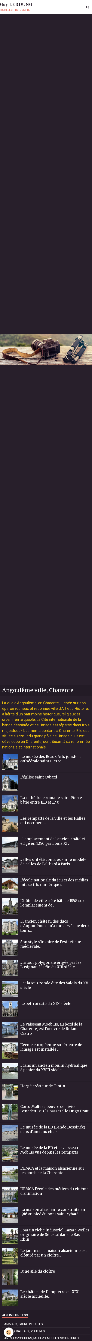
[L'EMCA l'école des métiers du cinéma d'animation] (10, 1195)
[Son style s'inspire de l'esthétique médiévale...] (10, 948)
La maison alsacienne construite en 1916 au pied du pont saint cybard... (52, 1211)
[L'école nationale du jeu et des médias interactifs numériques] (10, 886)
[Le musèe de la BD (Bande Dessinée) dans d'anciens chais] (10, 1133)
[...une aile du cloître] (10, 1277)
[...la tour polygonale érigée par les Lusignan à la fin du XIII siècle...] (10, 968)
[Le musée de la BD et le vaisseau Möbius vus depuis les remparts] (10, 1153)
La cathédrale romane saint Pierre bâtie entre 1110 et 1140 (51, 800)
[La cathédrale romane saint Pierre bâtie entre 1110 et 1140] (10, 803)
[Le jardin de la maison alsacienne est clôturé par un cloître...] (10, 1256)
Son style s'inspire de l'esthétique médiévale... (50, 944)
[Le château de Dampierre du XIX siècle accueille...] (10, 1298)
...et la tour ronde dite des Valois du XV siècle (54, 985)
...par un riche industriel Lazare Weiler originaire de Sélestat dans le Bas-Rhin (54, 1235)
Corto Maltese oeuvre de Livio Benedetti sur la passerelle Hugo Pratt (54, 1108)
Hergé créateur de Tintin (42, 1085)
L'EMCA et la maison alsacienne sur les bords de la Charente (52, 1170)
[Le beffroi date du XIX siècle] (10, 1009)
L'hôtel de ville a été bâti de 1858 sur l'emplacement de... (52, 903)
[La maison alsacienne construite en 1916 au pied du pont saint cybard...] (10, 1215)
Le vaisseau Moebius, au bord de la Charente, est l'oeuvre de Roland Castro (51, 1029)
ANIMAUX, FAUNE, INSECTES (23, 1324)
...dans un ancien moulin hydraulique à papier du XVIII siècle (53, 1067)
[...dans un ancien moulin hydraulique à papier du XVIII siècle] (10, 1071)
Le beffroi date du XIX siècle (45, 1003)
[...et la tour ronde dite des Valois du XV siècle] (10, 989)
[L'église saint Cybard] (10, 783)
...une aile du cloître (37, 1271)
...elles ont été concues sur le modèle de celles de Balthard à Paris (53, 861)
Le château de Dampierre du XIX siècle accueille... (49, 1294)
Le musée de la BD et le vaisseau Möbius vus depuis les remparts (49, 1150)
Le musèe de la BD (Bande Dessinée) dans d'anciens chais (52, 1129)
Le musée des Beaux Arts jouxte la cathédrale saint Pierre (51, 758)
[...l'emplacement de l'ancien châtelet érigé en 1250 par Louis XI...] (10, 845)
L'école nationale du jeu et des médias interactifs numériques (54, 882)
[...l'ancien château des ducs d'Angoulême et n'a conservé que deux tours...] (10, 927)
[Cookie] (8, 1332)
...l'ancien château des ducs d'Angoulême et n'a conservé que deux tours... (55, 926)
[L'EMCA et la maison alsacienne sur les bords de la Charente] (10, 1174)
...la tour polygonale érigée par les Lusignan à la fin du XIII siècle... (51, 964)
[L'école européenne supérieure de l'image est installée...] (10, 1050)
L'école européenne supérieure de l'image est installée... (51, 1047)
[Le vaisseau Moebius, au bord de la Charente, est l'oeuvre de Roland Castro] (10, 1030)
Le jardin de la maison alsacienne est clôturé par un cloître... (53, 1253)
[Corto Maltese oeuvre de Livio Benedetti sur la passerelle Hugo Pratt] (10, 1112)
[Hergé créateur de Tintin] (10, 1092)
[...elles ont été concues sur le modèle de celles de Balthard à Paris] (10, 865)
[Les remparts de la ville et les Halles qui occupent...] (10, 824)
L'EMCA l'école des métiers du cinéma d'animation (54, 1191)
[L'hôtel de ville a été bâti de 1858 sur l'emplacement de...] (10, 906)
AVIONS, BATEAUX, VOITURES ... (25, 1331)
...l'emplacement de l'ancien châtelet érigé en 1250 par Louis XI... (52, 841)
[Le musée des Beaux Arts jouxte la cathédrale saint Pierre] (10, 762)
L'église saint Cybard (38, 777)
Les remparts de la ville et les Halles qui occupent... (52, 820)
